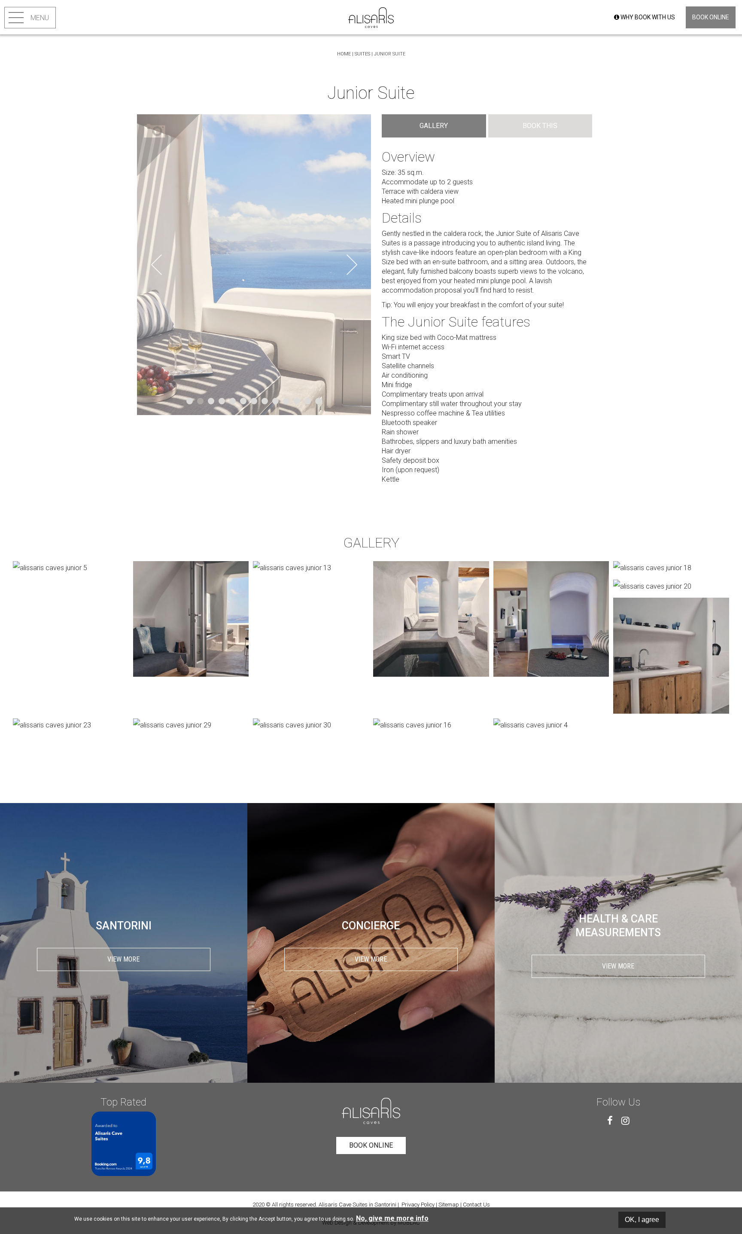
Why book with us (647, 17)
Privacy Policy (418, 1204)
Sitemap (448, 1204)
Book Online (710, 17)
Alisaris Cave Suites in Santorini (357, 1204)
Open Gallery (169, 146)
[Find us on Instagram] (625, 1120)
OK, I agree (642, 1219)
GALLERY (434, 126)
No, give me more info (392, 1218)
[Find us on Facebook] (610, 1120)
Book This (540, 126)
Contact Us (476, 1204)
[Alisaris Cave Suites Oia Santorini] (370, 17)
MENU (39, 18)
